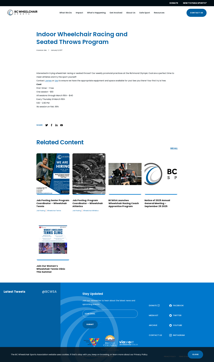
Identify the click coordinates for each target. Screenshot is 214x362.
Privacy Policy (140, 354)
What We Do (65, 12)
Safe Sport (144, 12)
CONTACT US (196, 13)
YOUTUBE (177, 325)
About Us (130, 12)
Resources (159, 12)
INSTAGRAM (179, 335)
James (48, 80)
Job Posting (40, 211)
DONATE (174, 3)
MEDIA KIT (153, 315)
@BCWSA (49, 292)
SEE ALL (174, 148)
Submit (90, 324)
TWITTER (177, 315)
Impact (79, 12)
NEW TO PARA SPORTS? (195, 3)
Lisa (56, 80)
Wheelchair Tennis (54, 211)
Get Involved (116, 12)
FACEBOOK (178, 305)
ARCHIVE (153, 325)
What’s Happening (96, 12)
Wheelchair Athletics (91, 211)
